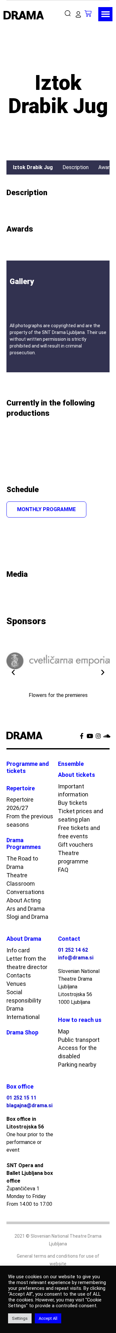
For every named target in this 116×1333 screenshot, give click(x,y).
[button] (69, 13)
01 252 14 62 (73, 950)
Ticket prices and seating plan (80, 815)
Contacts (18, 975)
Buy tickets (72, 802)
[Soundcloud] (107, 736)
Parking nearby (77, 1064)
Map (63, 1031)
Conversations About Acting (25, 896)
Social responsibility (23, 996)
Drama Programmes (23, 844)
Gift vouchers (75, 844)
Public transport (79, 1039)
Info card (18, 950)
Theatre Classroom (20, 879)
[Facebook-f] (81, 736)
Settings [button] (20, 1318)
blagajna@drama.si (29, 1105)
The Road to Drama (22, 862)
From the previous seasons (29, 820)
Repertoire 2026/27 (20, 803)
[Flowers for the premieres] (58, 661)
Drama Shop (22, 1032)
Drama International (23, 1012)
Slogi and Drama (27, 916)
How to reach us (80, 1019)
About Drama (23, 938)
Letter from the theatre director (26, 962)
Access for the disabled (77, 1052)
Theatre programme (73, 857)
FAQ (63, 869)
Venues (16, 983)
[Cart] (91, 13)
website (58, 1263)
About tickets (76, 774)
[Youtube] (90, 736)
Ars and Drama (25, 908)
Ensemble (71, 763)
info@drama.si (75, 958)
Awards (106, 167)
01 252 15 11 (21, 1098)
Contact (69, 938)
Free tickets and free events (79, 832)
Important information (73, 790)
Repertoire (20, 788)
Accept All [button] (48, 1318)
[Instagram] (98, 736)
